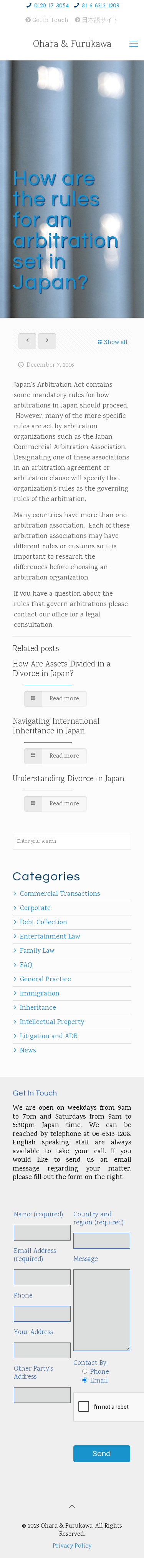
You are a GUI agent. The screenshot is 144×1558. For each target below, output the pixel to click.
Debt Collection (43, 923)
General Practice (45, 980)
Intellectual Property (52, 1022)
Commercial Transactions (60, 894)
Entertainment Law (50, 937)
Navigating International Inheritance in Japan (56, 726)
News (28, 1051)
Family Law (37, 951)
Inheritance (38, 1008)
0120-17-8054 (51, 6)
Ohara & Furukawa (72, 45)
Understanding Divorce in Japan (68, 779)
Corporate (35, 908)
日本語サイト (99, 20)
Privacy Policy (72, 1546)
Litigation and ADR (49, 1037)
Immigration (40, 994)
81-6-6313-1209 (100, 6)
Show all (115, 342)
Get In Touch (49, 20)
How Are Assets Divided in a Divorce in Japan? (62, 669)
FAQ (26, 965)
